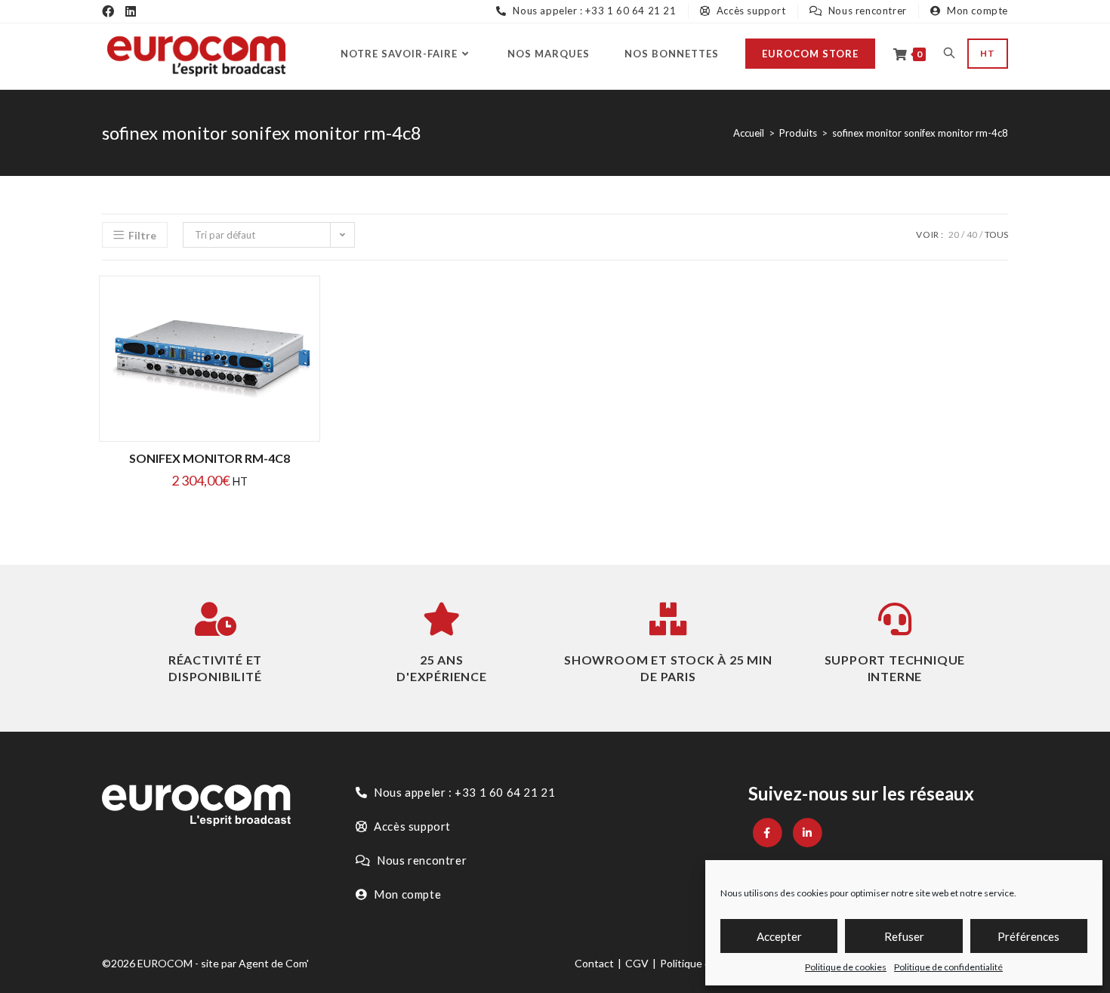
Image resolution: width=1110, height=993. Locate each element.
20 (953, 234)
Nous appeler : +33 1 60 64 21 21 (593, 11)
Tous (996, 234)
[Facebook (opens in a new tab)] (108, 11)
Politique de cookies (845, 967)
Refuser (904, 936)
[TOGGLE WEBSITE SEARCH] (949, 53)
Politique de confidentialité (948, 967)
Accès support (749, 11)
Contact (594, 963)
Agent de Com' (274, 963)
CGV (637, 963)
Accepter (779, 936)
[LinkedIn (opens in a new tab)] (130, 11)
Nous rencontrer (866, 11)
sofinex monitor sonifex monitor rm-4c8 (920, 133)
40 (972, 234)
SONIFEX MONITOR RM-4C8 (209, 458)
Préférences (1028, 936)
